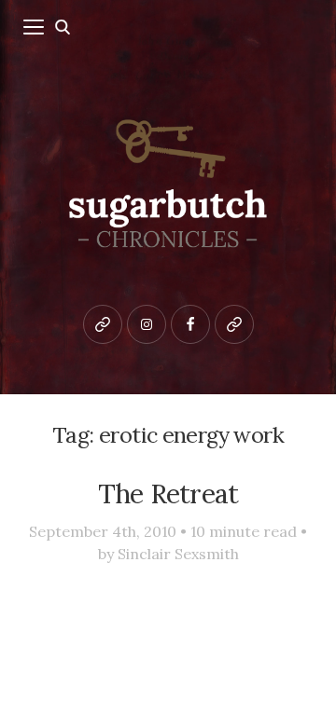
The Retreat (168, 493)
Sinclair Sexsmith (178, 553)
